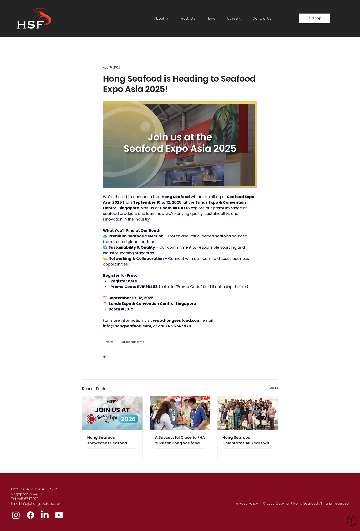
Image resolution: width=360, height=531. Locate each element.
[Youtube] (59, 515)
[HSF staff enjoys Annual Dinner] (248, 413)
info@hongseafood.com (41, 503)
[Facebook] (30, 515)
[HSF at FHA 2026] (180, 413)
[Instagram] (16, 515)
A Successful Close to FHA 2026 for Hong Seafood (180, 440)
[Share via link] (105, 356)
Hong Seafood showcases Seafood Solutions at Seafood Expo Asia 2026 (107, 440)
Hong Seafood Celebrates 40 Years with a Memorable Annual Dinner (247, 440)
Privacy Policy (247, 503)
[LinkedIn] (45, 515)
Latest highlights (132, 342)
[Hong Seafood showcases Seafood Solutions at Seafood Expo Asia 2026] (112, 413)
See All (273, 388)
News (110, 342)
